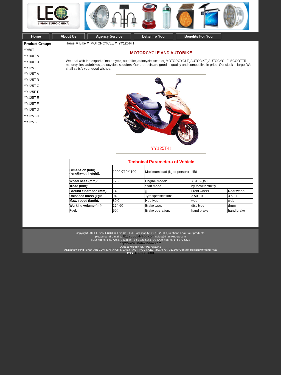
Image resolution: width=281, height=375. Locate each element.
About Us (68, 36)
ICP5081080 (144, 253)
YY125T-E (31, 98)
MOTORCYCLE (102, 43)
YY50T (29, 50)
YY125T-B (31, 80)
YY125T (30, 68)
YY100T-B (31, 62)
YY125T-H (31, 116)
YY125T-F (31, 104)
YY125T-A (31, 74)
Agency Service (109, 36)
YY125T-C (31, 86)
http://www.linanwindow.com (140, 243)
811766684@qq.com (138, 236)
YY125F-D (32, 92)
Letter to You (153, 36)
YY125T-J (31, 122)
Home (36, 36)
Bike (82, 43)
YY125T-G (31, 110)
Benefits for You (198, 36)
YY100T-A (31, 56)
